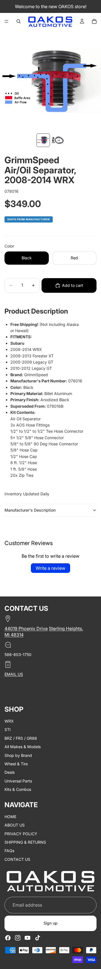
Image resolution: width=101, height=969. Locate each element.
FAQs (9, 850)
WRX (9, 721)
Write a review (50, 568)
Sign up (50, 923)
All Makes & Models (22, 746)
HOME (10, 816)
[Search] (18, 21)
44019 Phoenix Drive (26, 628)
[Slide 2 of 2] (58, 140)
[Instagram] (17, 937)
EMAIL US (13, 674)
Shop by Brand (18, 755)
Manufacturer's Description (30, 510)
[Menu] (6, 21)
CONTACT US (17, 859)
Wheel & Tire (16, 763)
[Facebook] (7, 937)
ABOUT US (14, 825)
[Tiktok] (37, 937)
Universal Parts (18, 781)
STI (7, 729)
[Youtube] (27, 937)
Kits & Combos (17, 789)
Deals (9, 772)
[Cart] (94, 21)
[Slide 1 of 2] (43, 140)
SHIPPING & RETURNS (25, 842)
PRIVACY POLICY (20, 833)
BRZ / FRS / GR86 (20, 738)
